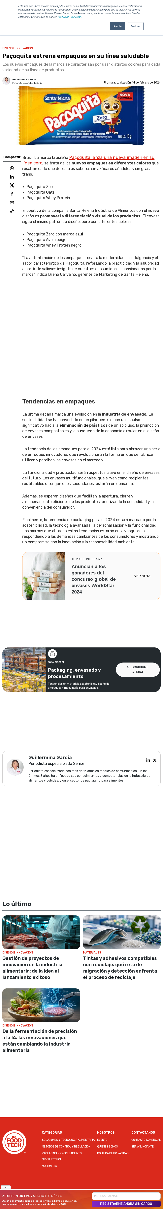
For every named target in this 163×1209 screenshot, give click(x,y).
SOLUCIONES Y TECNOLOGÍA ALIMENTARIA (68, 1140)
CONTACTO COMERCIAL (146, 1140)
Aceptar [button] (118, 26)
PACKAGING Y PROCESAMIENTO (62, 1153)
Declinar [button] (135, 26)
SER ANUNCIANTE (142, 1146)
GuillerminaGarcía (24, 79)
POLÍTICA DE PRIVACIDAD (113, 1153)
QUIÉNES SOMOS (107, 1146)
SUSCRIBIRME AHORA (137, 669)
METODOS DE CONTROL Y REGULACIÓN (66, 1146)
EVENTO (102, 1140)
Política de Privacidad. (70, 16)
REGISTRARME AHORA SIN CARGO (126, 1204)
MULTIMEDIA (49, 1166)
